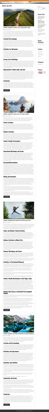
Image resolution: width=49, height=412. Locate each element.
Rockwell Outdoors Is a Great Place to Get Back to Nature (16, 114)
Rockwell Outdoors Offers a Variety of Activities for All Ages (16, 220)
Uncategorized (40, 64)
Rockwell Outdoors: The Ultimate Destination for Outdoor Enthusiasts (18, 333)
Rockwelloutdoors (8, 2)
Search (39, 6)
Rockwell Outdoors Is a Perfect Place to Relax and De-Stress (16, 27)
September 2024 (40, 54)
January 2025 (40, 51)
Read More (7, 90)
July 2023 (39, 56)
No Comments (12, 29)
